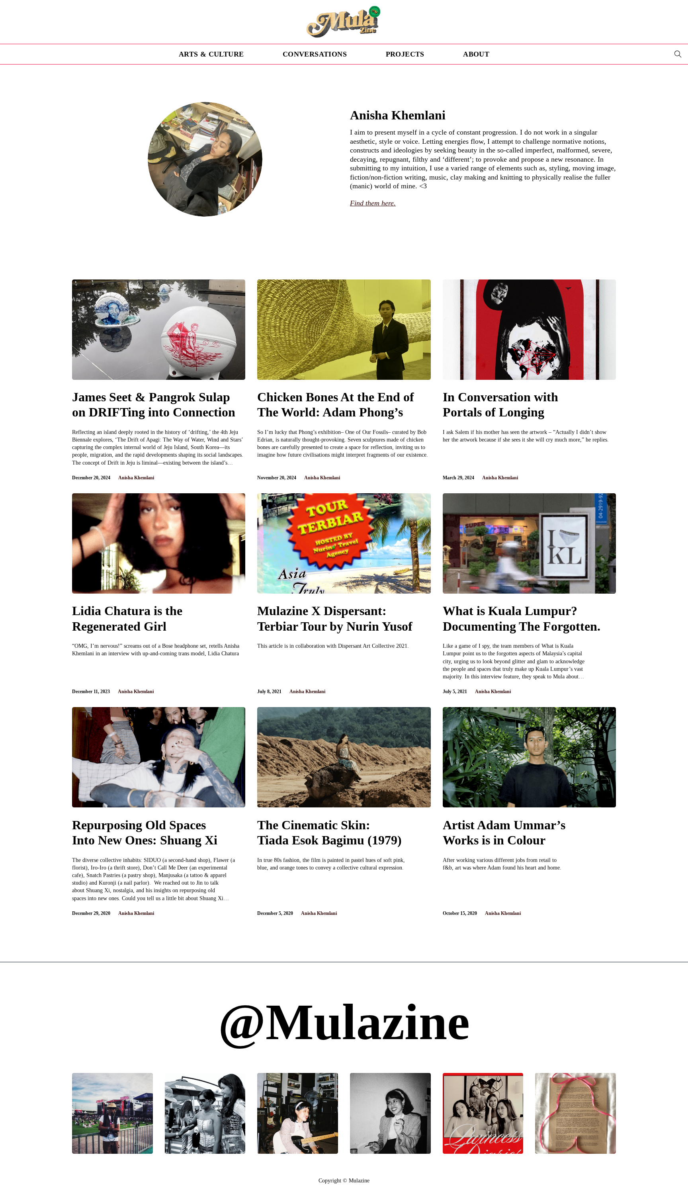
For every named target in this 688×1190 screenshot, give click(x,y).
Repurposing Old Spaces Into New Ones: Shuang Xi (144, 832)
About (476, 54)
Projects (405, 54)
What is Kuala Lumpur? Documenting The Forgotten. (521, 618)
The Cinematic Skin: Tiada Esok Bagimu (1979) (329, 832)
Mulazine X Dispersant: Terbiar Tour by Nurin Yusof (334, 618)
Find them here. (373, 203)
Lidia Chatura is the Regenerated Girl (127, 618)
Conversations (315, 54)
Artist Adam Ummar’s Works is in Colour (504, 832)
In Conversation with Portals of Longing (500, 404)
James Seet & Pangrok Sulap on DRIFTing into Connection (153, 404)
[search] (678, 54)
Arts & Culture (211, 54)
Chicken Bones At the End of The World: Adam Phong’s (335, 404)
